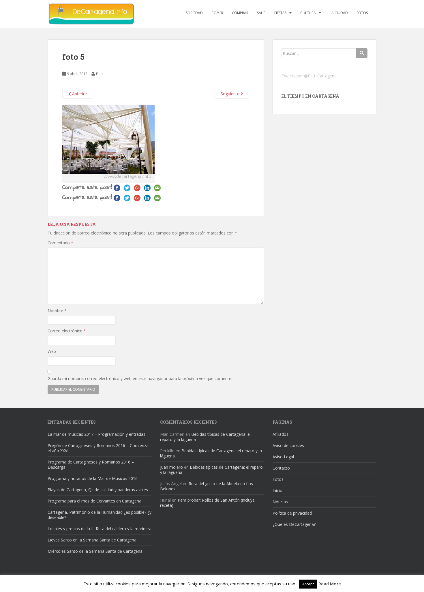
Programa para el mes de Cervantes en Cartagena (94, 501)
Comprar (240, 12)
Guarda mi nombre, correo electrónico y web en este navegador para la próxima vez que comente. (140, 378)
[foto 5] (108, 143)
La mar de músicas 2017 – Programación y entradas (96, 434)
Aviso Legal (283, 456)
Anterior (79, 93)
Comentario (60, 242)
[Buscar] (361, 53)
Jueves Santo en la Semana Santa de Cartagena (92, 540)
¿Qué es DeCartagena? (294, 524)
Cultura (308, 12)
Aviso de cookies (288, 445)
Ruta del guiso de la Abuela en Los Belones (206, 486)
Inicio (277, 490)
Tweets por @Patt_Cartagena (309, 76)
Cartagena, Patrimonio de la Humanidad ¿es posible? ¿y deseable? (99, 514)
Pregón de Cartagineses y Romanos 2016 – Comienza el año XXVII (98, 448)
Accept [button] (308, 584)
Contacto (281, 468)
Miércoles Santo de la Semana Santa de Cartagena (95, 551)
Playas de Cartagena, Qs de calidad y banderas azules (98, 489)
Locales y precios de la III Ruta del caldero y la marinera (99, 528)
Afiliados (280, 434)
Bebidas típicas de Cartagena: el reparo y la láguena (205, 436)
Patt (99, 73)
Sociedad (194, 12)
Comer (217, 12)
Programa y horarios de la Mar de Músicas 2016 (93, 478)
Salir (261, 12)
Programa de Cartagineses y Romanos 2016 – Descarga (91, 464)
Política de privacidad (292, 513)
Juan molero (171, 467)
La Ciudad (339, 12)
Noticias (280, 501)
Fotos (362, 12)
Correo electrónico (67, 331)
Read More (329, 584)
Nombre (57, 310)
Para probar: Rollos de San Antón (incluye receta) (207, 502)
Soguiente (231, 93)
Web (52, 351)
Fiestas (280, 12)
